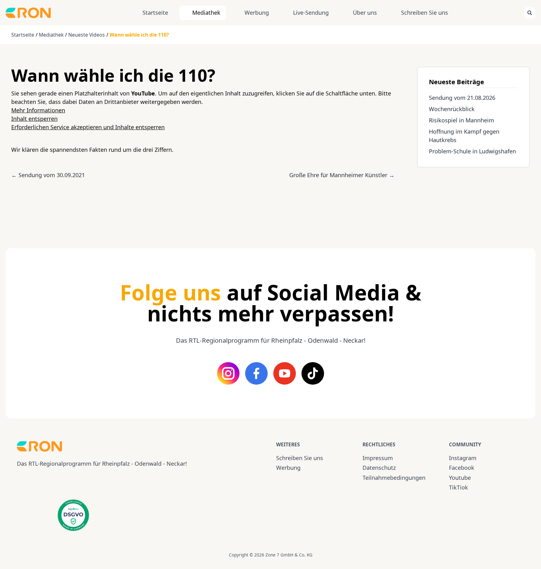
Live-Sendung (311, 12)
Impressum (378, 458)
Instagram (463, 458)
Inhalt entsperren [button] (34, 118)
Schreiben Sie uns (424, 12)
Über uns (365, 12)
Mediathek (206, 12)
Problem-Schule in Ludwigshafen (472, 151)
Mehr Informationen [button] (38, 110)
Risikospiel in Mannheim (461, 120)
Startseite (155, 12)
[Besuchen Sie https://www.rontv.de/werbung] (473, 202)
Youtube (460, 477)
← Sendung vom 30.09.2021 (48, 175)
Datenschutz (379, 467)
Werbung (257, 12)
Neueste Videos (86, 34)
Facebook (461, 467)
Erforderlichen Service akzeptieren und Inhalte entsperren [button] (88, 127)
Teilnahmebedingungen (394, 477)
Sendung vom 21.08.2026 (462, 97)
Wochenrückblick (452, 109)
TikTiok (458, 487)
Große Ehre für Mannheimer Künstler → (341, 175)
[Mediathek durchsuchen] (529, 12)
